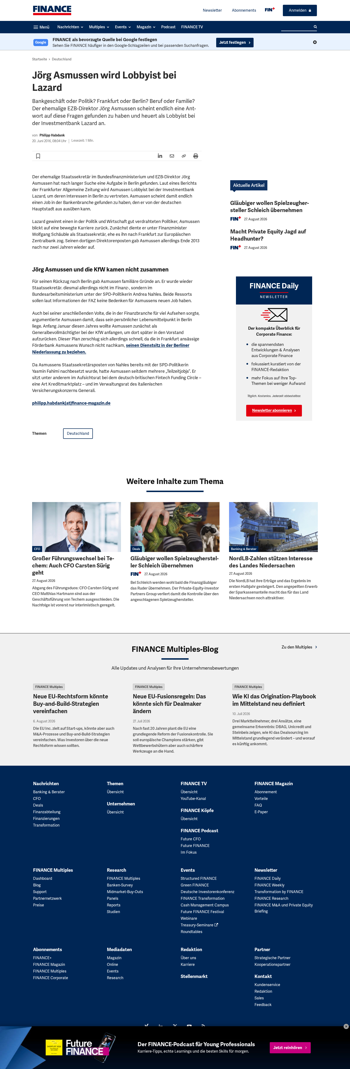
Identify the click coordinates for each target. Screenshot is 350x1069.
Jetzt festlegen (232, 42)
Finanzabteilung (46, 811)
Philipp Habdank (52, 135)
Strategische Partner (272, 957)
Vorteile (261, 798)
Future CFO (191, 839)
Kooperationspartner (272, 964)
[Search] (315, 27)
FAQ (258, 805)
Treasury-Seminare (197, 925)
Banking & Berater (243, 549)
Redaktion (191, 950)
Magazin (114, 957)
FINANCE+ (42, 957)
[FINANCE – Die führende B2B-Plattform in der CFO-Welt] (52, 10)
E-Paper (261, 811)
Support (40, 891)
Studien (113, 911)
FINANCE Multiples (49, 687)
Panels (112, 898)
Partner (262, 950)
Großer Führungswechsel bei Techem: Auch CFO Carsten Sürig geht (73, 565)
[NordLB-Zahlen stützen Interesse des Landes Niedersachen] (273, 527)
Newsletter (212, 10)
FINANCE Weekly (270, 885)
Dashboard (42, 878)
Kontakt (263, 976)
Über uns (188, 957)
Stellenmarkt (194, 976)
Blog (37, 885)
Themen (115, 784)
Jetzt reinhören (287, 1047)
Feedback (263, 1004)
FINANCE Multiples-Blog (175, 649)
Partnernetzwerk (47, 898)
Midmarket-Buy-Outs (125, 891)
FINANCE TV (194, 784)
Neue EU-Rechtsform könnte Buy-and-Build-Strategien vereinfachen (70, 704)
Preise (38, 905)
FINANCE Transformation (203, 898)
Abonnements (244, 10)
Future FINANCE (195, 845)
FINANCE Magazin (274, 784)
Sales (259, 998)
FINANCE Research (271, 898)
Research (116, 870)
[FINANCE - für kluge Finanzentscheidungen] (270, 9)
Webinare (189, 918)
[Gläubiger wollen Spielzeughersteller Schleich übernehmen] (174, 527)
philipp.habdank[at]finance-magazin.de (71, 403)
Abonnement (266, 791)
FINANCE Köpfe (197, 810)
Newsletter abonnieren (272, 410)
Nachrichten (46, 784)
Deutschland (61, 59)
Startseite (39, 59)
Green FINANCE (195, 885)
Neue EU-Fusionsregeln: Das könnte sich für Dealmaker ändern (169, 704)
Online (112, 964)
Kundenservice (267, 984)
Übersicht (115, 791)
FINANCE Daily (268, 878)
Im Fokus (189, 852)
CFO (37, 549)
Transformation (46, 825)
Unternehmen (121, 804)
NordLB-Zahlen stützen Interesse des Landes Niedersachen (271, 562)
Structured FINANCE (199, 878)
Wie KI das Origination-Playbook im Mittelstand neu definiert (274, 700)
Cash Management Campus (205, 905)
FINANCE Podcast (199, 831)
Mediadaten (119, 950)
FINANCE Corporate (50, 977)
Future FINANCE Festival (202, 911)
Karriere (188, 964)
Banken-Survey (120, 885)
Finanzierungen (46, 818)
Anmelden (297, 10)
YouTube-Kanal (193, 798)
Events (188, 870)
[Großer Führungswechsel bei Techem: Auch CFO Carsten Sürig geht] (76, 527)
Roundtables (191, 931)
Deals (136, 549)
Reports (113, 905)
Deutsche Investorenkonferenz (207, 891)
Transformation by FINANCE (279, 891)
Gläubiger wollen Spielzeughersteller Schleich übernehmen (269, 207)
